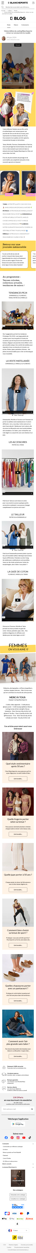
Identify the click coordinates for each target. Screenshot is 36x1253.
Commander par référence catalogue (13, 1146)
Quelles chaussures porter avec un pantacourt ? (18, 987)
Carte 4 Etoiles (7, 1158)
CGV (4, 1244)
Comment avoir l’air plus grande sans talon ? (18, 1042)
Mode (15, 10)
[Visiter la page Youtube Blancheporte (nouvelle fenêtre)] (23, 1137)
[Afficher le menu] (2, 2)
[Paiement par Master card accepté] (22, 1213)
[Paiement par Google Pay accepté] (12, 1219)
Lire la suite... (18, 778)
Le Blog (10, 10)
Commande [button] (5, 1143)
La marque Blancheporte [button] (9, 1167)
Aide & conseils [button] (6, 1164)
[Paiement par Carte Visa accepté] (14, 1213)
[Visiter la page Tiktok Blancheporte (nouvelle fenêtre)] (29, 1137)
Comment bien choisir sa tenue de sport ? (18, 931)
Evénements (25, 25)
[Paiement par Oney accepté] (20, 1219)
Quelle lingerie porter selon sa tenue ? (18, 820)
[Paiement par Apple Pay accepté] (4, 1219)
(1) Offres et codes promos (10, 1161)
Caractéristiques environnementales (17, 1250)
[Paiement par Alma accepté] (29, 1219)
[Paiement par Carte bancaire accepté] (7, 1213)
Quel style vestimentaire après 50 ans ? (18, 765)
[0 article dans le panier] (33, 2)
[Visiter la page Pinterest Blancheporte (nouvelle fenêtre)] (12, 1137)
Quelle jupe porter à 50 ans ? (18, 874)
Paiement (5, 1155)
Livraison (5, 1149)
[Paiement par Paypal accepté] (28, 1213)
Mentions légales (13, 1244)
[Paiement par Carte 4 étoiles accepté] (17, 1224)
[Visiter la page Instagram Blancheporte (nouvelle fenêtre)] (18, 1137)
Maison (16, 25)
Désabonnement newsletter (21, 1247)
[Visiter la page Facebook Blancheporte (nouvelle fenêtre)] (6, 1137)
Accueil (3, 10)
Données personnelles (27, 1244)
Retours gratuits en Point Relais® (12, 1152)
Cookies (9, 1247)
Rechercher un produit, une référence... (18, 7)
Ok (32, 1109)
